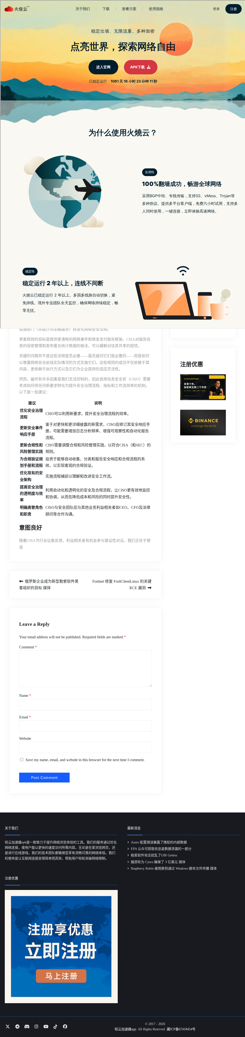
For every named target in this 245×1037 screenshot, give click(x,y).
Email (25, 717)
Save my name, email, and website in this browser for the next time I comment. (85, 760)
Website (25, 738)
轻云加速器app (125, 1029)
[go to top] (232, 1019)
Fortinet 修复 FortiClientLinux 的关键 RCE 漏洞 (121, 584)
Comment (28, 647)
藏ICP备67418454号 (181, 1029)
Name (25, 695)
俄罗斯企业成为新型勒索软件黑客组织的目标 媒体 (48, 584)
